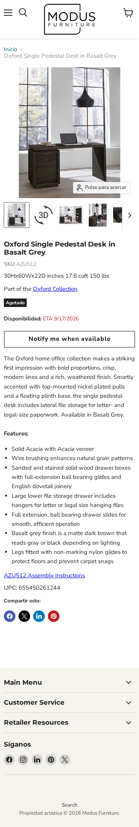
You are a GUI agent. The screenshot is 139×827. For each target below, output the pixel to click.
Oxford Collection (55, 289)
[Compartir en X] (24, 616)
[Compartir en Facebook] (9, 616)
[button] (69, 339)
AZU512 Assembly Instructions (44, 575)
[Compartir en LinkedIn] (39, 616)
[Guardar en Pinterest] (53, 616)
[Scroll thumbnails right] (128, 215)
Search (69, 805)
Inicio (10, 49)
